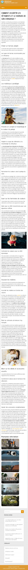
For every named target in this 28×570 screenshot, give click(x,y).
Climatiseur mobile (9, 551)
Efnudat (10, 566)
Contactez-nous (21, 568)
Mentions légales (14, 568)
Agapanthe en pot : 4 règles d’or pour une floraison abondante (13, 539)
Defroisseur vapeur (9, 555)
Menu (3, 7)
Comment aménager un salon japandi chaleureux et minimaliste (13, 525)
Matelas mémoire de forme (11, 548)
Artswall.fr (7, 558)
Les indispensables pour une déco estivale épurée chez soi (13, 520)
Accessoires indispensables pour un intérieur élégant (13, 534)
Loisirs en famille (6, 568)
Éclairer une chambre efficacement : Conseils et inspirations (13, 529)
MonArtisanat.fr (9, 561)
